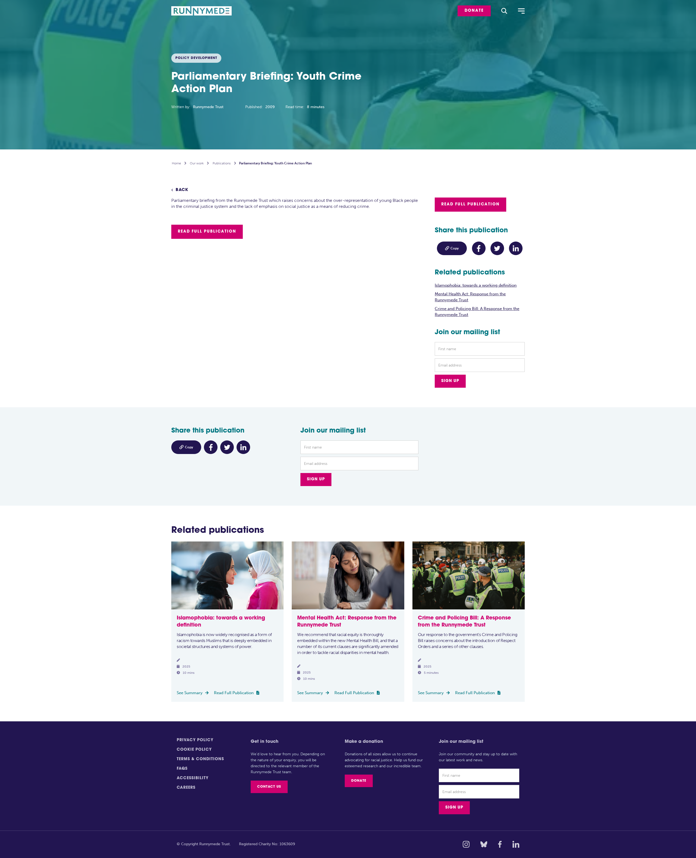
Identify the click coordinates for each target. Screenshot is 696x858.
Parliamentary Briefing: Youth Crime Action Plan (275, 163)
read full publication (207, 232)
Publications (222, 163)
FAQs (182, 769)
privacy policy (195, 740)
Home (176, 163)
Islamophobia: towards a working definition (476, 285)
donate (474, 11)
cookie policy (194, 750)
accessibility (193, 778)
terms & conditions (200, 759)
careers (186, 788)
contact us (269, 786)
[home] (204, 11)
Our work (197, 163)
